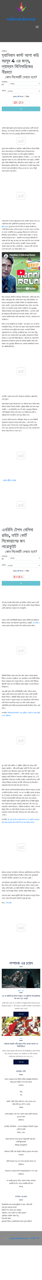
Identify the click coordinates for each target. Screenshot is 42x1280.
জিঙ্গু (21, 1091)
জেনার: (4, 90)
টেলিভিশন (4, 51)
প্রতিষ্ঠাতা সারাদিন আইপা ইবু (10, 1215)
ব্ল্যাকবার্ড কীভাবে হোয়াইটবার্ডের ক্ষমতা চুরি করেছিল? (17, 1221)
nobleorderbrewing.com (19, 1238)
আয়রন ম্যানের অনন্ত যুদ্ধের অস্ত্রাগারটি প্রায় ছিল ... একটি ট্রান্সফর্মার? (21, 1140)
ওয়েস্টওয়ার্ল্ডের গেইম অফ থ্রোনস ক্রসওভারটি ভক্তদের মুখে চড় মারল (21, 1115)
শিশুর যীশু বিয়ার (6, 1218)
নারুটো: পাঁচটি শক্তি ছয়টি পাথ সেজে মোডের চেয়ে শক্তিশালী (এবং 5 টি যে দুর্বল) (21, 1102)
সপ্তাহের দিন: (4, 83)
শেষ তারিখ (8, 903)
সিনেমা (21, 96)
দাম (21, 1095)
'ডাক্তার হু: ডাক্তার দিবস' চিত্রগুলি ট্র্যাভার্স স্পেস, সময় (21, 1171)
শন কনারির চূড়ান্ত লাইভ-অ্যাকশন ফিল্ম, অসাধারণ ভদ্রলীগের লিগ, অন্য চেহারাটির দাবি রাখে (21, 1181)
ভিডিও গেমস (21, 991)
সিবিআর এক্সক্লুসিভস (21, 1145)
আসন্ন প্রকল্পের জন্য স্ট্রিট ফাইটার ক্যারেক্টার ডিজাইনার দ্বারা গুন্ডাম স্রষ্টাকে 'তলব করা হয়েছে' (21, 1080)
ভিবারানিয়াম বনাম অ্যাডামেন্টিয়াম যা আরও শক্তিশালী (17, 1204)
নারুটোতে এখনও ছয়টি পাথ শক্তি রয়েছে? (14, 1213)
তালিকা (21, 1107)
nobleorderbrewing (21, 19)
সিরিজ (27, 96)
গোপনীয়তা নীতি (34, 1238)
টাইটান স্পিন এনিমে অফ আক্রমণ (11, 1210)
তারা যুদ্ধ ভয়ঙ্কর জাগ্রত (9, 1207)
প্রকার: (15, 96)
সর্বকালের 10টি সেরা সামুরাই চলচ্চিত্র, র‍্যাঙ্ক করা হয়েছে (21, 1151)
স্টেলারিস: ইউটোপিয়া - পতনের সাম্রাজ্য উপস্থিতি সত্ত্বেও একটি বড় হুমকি (21, 1127)
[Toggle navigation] (37, 27)
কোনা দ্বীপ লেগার (9, 480)
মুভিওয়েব (4, 226)
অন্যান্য (21, 1085)
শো (21, 109)
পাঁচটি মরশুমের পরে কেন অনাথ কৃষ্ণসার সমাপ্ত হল (21, 1161)
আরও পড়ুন (21, 1014)
